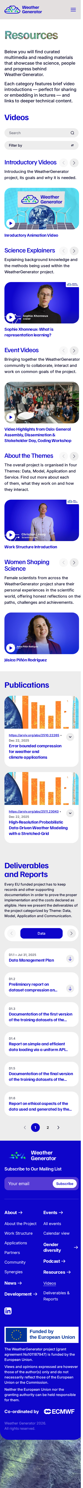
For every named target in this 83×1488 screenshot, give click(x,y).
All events (51, 1235)
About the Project (20, 1235)
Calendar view (55, 1244)
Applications (15, 1254)
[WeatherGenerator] (23, 9)
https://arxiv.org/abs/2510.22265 (34, 741)
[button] (41, 208)
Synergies (13, 1283)
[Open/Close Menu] (71, 9)
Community (15, 1273)
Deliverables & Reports (55, 1307)
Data (41, 945)
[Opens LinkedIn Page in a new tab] (8, 1322)
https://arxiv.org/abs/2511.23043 (34, 817)
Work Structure (18, 1244)
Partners (12, 1264)
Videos (48, 1294)
